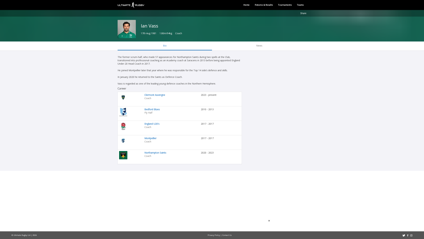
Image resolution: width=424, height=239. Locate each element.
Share (303, 13)
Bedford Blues (152, 109)
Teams (300, 4)
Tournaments (285, 4)
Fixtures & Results (264, 4)
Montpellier (150, 138)
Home (246, 4)
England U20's (151, 123)
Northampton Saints (155, 152)
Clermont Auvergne (154, 94)
